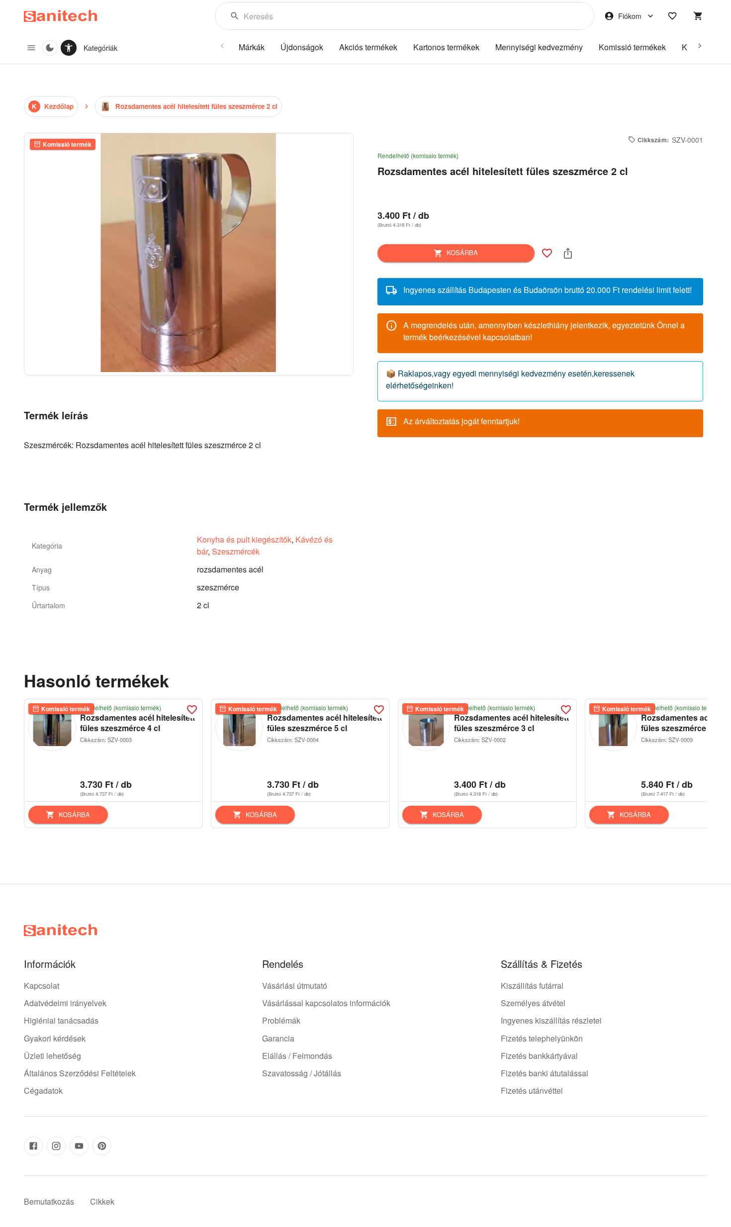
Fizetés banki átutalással (544, 1073)
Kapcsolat (41, 985)
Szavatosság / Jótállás (301, 1073)
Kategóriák (100, 48)
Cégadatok (43, 1090)
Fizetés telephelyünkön (542, 1038)
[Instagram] (56, 1145)
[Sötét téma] (50, 48)
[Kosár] (698, 16)
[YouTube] (79, 1145)
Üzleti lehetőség (52, 1055)
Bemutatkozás (49, 1201)
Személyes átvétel (533, 1003)
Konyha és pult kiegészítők (244, 539)
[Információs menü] (31, 47)
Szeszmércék (236, 551)
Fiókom (629, 16)
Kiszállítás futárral (532, 985)
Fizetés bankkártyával (539, 1055)
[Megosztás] (567, 253)
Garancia (278, 1038)
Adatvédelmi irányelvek (65, 1003)
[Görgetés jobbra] (699, 45)
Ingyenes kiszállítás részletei (551, 1020)
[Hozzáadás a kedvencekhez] (547, 253)
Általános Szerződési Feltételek (80, 1073)
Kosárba (462, 252)
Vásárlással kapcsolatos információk (326, 1003)
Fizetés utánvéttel (532, 1090)
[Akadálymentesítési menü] (69, 48)
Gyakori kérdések (55, 1038)
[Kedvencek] (672, 16)
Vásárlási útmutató (294, 985)
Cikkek (102, 1201)
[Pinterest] (101, 1145)
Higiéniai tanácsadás (61, 1020)
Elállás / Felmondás (297, 1055)
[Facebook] (33, 1145)
